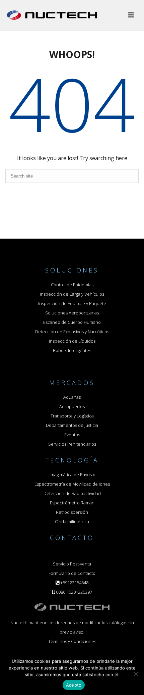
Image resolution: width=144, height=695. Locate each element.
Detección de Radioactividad (72, 493)
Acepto (74, 685)
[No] (135, 674)
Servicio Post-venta (72, 564)
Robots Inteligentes (72, 350)
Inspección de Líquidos (72, 341)
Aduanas (72, 397)
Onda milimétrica (72, 521)
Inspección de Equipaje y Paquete (72, 303)
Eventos (72, 435)
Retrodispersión (72, 512)
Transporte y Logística (72, 416)
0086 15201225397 (74, 592)
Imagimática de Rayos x (72, 474)
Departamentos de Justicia (72, 425)
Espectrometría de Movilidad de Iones (72, 484)
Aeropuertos (72, 406)
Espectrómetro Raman (72, 503)
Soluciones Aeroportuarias (72, 313)
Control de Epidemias (72, 285)
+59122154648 (74, 583)
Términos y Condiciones (72, 641)
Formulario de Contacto (72, 573)
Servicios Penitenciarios (72, 444)
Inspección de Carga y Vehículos (72, 294)
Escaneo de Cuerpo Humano (72, 322)
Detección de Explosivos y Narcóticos (72, 332)
